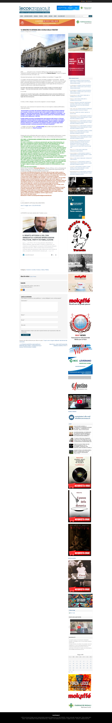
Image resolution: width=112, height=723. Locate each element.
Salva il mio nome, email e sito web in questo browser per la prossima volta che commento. (40, 331)
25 (76, 667)
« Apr (69, 671)
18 (76, 665)
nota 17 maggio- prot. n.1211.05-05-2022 (31, 205)
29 (90, 667)
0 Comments (34, 31)
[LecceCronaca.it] (34, 12)
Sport (55, 16)
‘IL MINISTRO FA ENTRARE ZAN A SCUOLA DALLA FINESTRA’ (39, 29)
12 (80, 663)
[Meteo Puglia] (72, 612)
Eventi (45, 16)
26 (80, 667)
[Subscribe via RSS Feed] (21, 290)
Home (21, 16)
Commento (24, 300)
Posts (83, 1)
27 (83, 667)
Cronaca (36, 16)
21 (87, 665)
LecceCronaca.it (56, 715)
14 (87, 663)
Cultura (50, 16)
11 (76, 663)
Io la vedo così (61, 16)
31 (73, 670)
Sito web (23, 325)
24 (73, 667)
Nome (23, 315)
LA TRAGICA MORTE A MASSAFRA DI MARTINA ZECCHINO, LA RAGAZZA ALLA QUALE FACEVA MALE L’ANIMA (30, 346)
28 (87, 667)
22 (90, 665)
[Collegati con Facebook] (24, 290)
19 (80, 665)
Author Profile (33, 276)
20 (83, 665)
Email (23, 320)
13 (83, 663)
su (73, 80)
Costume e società (28, 16)
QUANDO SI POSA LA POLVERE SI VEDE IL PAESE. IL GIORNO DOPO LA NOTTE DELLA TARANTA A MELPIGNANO (80, 82)
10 (73, 663)
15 (90, 663)
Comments (89, 1)
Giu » (72, 671)
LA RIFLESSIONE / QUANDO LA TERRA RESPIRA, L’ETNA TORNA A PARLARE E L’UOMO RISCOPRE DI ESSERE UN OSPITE (81, 117)
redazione (22, 31)
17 (73, 665)
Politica (41, 16)
